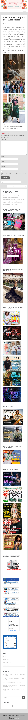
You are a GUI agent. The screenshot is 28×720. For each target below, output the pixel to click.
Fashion (13, 24)
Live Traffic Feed (11, 579)
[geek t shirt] (12, 378)
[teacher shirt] (11, 317)
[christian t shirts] (12, 363)
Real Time (11, 616)
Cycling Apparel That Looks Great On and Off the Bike (13, 690)
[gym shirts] (13, 417)
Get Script (7, 616)
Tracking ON (15, 616)
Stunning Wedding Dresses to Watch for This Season (13, 679)
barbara (8, 24)
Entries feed (6, 659)
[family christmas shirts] (12, 494)
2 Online (11, 630)
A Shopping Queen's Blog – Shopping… (10, 611)
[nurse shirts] (12, 348)
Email (2, 161)
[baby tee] (14, 221)
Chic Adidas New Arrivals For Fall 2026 (12, 682)
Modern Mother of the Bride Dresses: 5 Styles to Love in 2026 (14, 675)
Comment (4, 139)
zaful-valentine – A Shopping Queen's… (11, 592)
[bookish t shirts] (12, 510)
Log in (4, 656)
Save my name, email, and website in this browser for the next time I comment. (13, 174)
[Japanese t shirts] (12, 457)
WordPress (16, 718)
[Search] (23, 697)
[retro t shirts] (12, 542)
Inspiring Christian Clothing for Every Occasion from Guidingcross (14, 686)
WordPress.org (6, 665)
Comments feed (7, 662)
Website (3, 166)
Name (3, 156)
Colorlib (23, 717)
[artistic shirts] (12, 394)
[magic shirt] (12, 479)
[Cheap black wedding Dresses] (13, 287)
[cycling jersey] (12, 433)
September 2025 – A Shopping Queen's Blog (11, 615)
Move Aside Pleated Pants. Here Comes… (11, 590)
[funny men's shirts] (12, 526)
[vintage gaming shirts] (12, 332)
